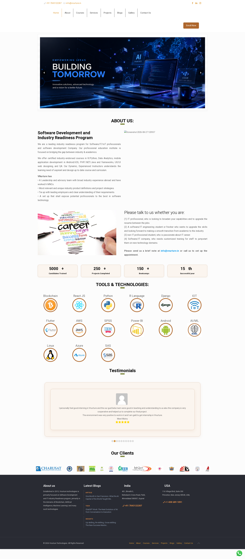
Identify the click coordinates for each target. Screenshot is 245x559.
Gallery (179, 543)
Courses (146, 543)
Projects (164, 543)
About (138, 543)
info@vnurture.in (73, 3)
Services (155, 543)
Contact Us (188, 543)
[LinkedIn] (196, 3)
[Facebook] (192, 3)
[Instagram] (200, 3)
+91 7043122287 (54, 3)
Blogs (172, 543)
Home (131, 543)
